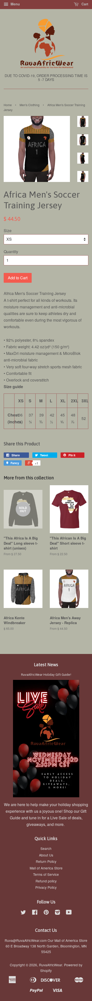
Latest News (46, 664)
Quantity (11, 251)
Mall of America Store (46, 868)
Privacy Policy (46, 887)
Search (46, 848)
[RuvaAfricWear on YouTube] (69, 913)
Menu (15, 3)
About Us (46, 855)
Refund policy (46, 880)
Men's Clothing (29, 105)
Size (8, 230)
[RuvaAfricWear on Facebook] (35, 913)
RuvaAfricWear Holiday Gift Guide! (46, 674)
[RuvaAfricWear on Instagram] (57, 913)
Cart (84, 3)
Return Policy (46, 861)
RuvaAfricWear (50, 964)
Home (8, 105)
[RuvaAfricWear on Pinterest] (46, 913)
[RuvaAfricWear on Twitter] (23, 913)
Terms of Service (46, 874)
